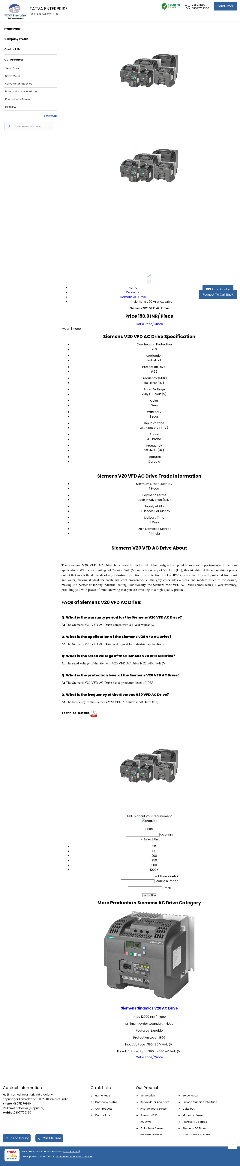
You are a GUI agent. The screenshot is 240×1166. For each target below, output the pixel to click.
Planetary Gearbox (195, 1122)
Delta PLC (10, 106)
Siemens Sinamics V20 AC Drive (149, 1008)
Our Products (13, 59)
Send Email (225, 6)
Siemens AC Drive (133, 297)
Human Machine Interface (21, 91)
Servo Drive (12, 68)
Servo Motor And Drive (18, 83)
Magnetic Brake (193, 1115)
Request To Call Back (217, 294)
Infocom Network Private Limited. (74, 1156)
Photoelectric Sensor (18, 99)
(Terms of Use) (71, 1151)
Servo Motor (12, 76)
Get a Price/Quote (149, 324)
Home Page (12, 29)
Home (132, 287)
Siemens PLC (148, 1115)
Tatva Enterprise (49, 10)
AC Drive (146, 1122)
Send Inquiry (220, 289)
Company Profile (16, 39)
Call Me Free (52, 1138)
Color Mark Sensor (152, 1128)
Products (133, 292)
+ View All (50, 116)
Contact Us (12, 49)
